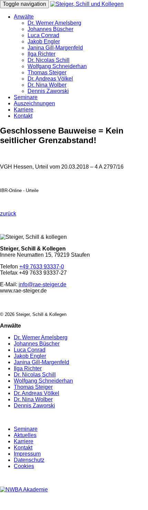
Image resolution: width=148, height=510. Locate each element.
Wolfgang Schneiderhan (57, 66)
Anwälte (24, 17)
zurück (8, 213)
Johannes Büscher (50, 29)
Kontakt (23, 116)
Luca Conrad (43, 35)
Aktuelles (25, 435)
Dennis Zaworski (48, 91)
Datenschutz (29, 460)
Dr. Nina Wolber (47, 85)
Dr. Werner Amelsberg (54, 23)
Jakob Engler (44, 41)
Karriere (23, 110)
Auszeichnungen (34, 103)
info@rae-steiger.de (42, 284)
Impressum (27, 454)
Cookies (24, 466)
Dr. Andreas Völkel (50, 79)
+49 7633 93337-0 (41, 266)
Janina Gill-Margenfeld (55, 48)
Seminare (26, 97)
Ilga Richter (41, 54)
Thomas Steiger (47, 72)
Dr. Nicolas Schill (49, 60)
